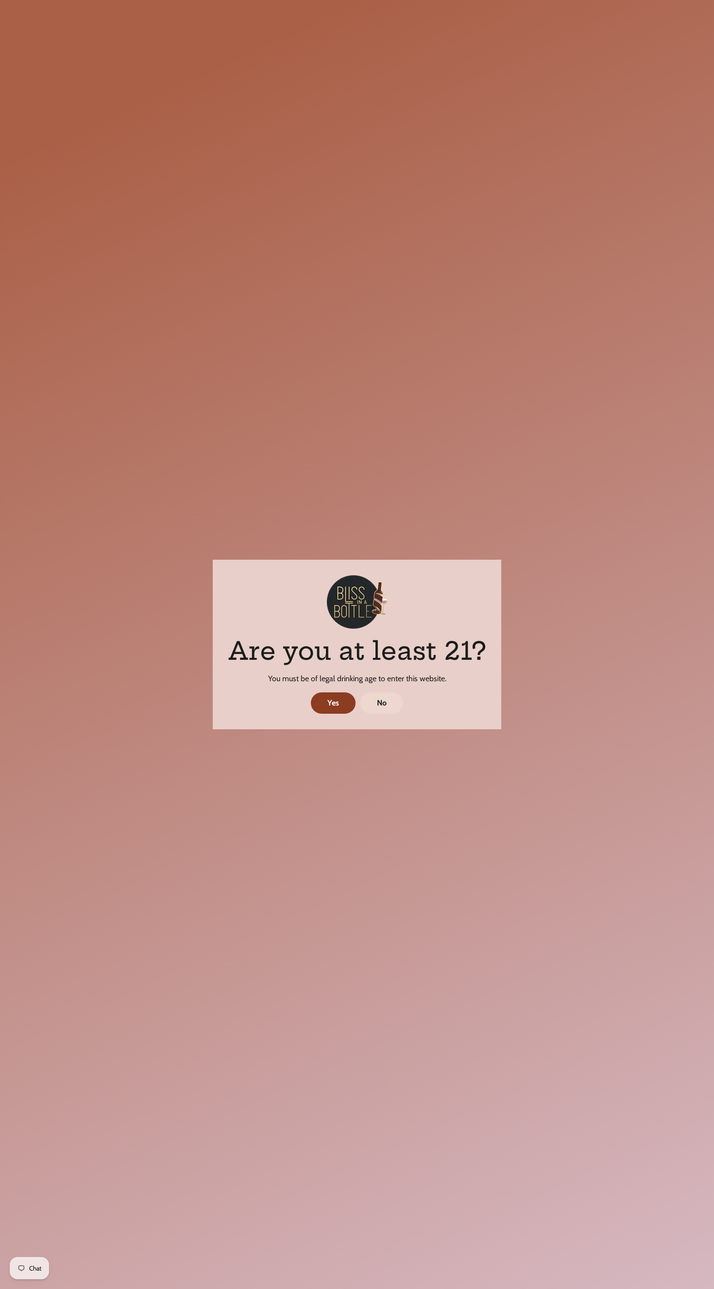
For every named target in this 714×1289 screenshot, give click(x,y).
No (382, 702)
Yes (333, 702)
